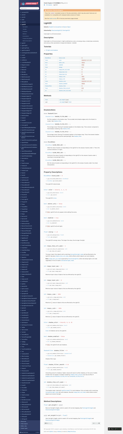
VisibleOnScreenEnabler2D (28, 373)
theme (59, 431)
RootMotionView (25, 243)
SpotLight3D (24, 291)
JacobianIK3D (24, 12)
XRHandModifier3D (26, 414)
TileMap (23, 341)
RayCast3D (24, 218)
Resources (23, 421)
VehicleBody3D (25, 358)
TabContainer (24, 329)
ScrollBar (23, 252)
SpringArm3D (24, 293)
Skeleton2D (24, 267)
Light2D (23, 24)
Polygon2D (24, 201)
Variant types (24, 428)
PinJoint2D (24, 194)
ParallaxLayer (24, 170)
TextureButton (25, 334)
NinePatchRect (25, 115)
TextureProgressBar (26, 337)
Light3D (23, 43)
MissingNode (24, 81)
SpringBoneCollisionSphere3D (28, 303)
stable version (53, 18)
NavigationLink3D (25, 103)
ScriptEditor (24, 247)
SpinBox (23, 284)
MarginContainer (25, 65)
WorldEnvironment (25, 399)
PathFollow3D (24, 180)
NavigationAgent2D (26, 96)
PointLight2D (24, 199)
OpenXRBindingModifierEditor (28, 127)
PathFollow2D (25, 177)
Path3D (23, 175)
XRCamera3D (24, 407)
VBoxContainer (25, 356)
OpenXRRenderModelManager (28, 153)
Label (22, 19)
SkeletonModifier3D (26, 274)
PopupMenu (24, 206)
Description (25, 26)
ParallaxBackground (26, 168)
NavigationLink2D (25, 101)
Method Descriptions (27, 40)
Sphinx (51, 431)
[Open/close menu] (20, 12)
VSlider (23, 392)
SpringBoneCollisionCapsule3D (29, 298)
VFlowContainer (25, 363)
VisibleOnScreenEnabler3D (27, 375)
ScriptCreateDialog (26, 245)
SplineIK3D (24, 286)
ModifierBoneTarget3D (27, 84)
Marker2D (23, 67)
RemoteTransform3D (26, 228)
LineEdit (23, 57)
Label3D (23, 22)
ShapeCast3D (24, 264)
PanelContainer (25, 163)
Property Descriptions (27, 38)
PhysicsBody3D (25, 192)
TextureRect (24, 339)
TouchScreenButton (26, 349)
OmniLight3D (24, 125)
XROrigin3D (24, 419)
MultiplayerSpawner (26, 91)
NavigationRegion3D (26, 113)
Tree (22, 351)
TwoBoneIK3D (25, 354)
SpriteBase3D (24, 313)
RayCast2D (24, 216)
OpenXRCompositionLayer (27, 130)
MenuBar (23, 72)
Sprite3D (23, 310)
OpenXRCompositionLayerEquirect (27, 137)
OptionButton (24, 158)
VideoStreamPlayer (26, 366)
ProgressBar (24, 211)
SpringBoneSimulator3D (27, 305)
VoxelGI (23, 385)
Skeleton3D (24, 269)
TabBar (23, 327)
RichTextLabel (24, 235)
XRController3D (25, 409)
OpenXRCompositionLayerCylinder (27, 133)
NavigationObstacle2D (27, 106)
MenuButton (24, 74)
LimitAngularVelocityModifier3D (29, 52)
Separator (23, 257)
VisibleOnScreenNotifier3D (28, 380)
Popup (23, 204)
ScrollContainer (25, 255)
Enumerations (26, 36)
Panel (22, 160)
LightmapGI (24, 45)
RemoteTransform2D (26, 226)
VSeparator (24, 390)
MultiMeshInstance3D (26, 89)
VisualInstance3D (25, 382)
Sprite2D (23, 308)
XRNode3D (24, 416)
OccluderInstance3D (26, 122)
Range (23, 214)
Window (23, 397)
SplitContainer (24, 288)
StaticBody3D (24, 317)
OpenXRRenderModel (26, 151)
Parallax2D (24, 165)
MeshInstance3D (25, 79)
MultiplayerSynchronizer (27, 93)
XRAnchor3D (24, 402)
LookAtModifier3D (26, 62)
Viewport (23, 368)
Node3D (23, 120)
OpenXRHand (24, 142)
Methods (24, 33)
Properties (25, 31)
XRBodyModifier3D (26, 404)
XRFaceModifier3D (26, 411)
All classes (49, 5)
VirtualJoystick (25, 370)
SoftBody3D (24, 281)
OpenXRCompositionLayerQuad (29, 140)
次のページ (96, 423)
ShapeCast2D (24, 262)
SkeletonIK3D (24, 272)
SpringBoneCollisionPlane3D (28, 300)
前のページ (49, 423)
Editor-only (24, 426)
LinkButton (24, 60)
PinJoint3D (24, 197)
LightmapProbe (25, 48)
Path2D (23, 173)
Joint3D (23, 17)
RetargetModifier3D (26, 233)
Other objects (24, 423)
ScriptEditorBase (25, 250)
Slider (22, 276)
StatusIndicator (25, 320)
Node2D (23, 118)
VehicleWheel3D (25, 361)
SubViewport (24, 322)
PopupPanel (24, 209)
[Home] (44, 4)
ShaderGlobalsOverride (27, 259)
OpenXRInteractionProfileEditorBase (29, 148)
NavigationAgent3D (26, 98)
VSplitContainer (25, 395)
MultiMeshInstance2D (26, 86)
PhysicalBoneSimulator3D (27, 187)
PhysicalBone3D (25, 185)
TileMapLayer (24, 344)
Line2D (23, 55)
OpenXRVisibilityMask (26, 156)
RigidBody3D (24, 240)
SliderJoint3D (24, 279)
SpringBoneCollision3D (27, 296)
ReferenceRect (25, 221)
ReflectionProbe (25, 223)
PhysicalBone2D (25, 182)
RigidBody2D (24, 238)
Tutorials (24, 29)
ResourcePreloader (26, 230)
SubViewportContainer (27, 325)
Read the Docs (72, 431)
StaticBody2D (24, 315)
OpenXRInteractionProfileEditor (29, 145)
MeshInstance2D (25, 77)
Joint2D (23, 14)
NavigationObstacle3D (27, 108)
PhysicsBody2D (25, 189)
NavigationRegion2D (26, 110)
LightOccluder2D (25, 50)
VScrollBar (24, 387)
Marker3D (23, 69)
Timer (22, 346)
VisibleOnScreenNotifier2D (28, 378)
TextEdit (23, 332)
